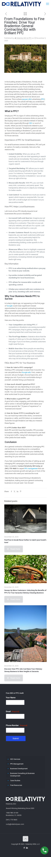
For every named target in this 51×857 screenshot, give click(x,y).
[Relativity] (21, 4)
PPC (42, 99)
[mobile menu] (47, 4)
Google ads (26, 372)
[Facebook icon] (24, 848)
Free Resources (16, 785)
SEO (30, 123)
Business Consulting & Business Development (22, 774)
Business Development (19, 769)
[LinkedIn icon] (27, 848)
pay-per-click (27, 99)
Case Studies (15, 780)
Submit (16, 738)
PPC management (31, 468)
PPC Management (16, 764)
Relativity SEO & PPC (24, 38)
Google (9, 306)
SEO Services (15, 759)
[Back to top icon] (25, 839)
